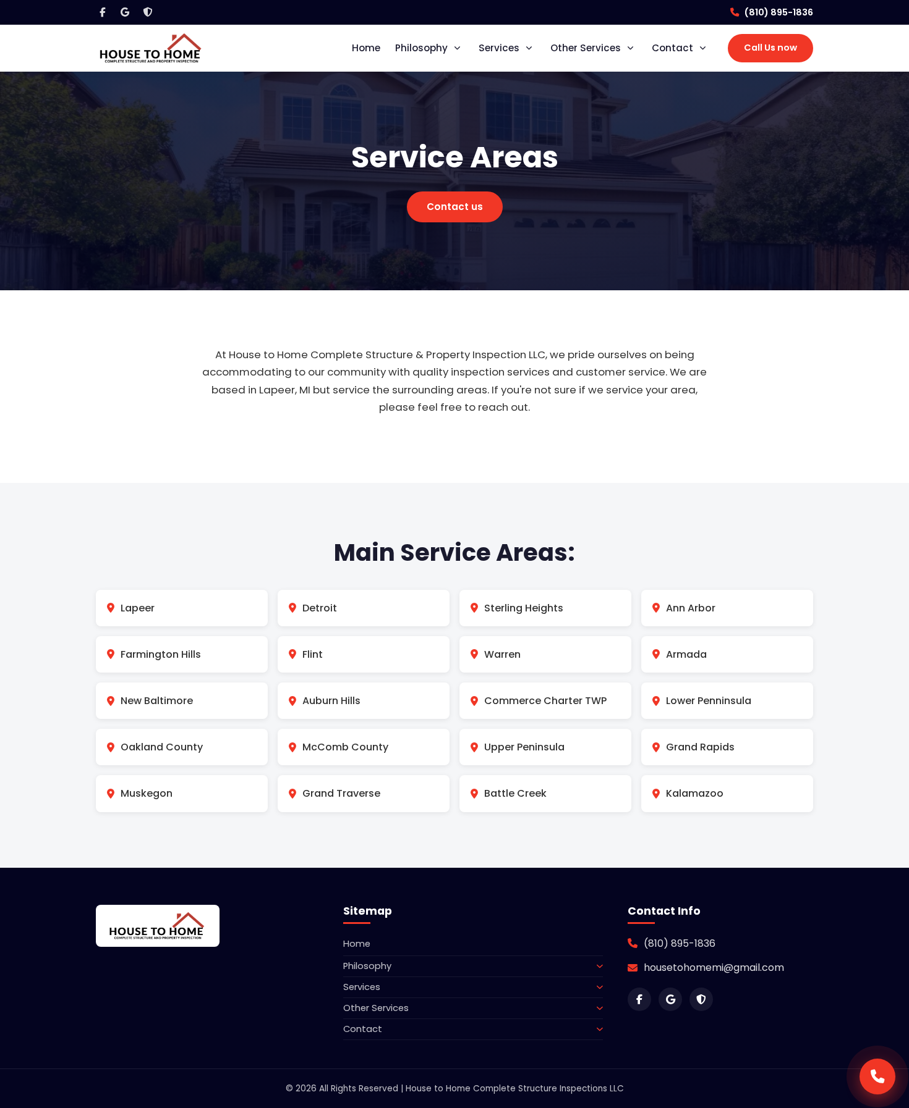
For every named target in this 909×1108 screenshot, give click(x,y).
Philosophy (421, 47)
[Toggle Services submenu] (531, 48)
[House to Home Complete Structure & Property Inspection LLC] (151, 47)
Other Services (585, 47)
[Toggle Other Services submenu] (633, 48)
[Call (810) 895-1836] (877, 1076)
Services (499, 47)
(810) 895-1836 (778, 12)
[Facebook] (102, 12)
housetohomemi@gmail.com (714, 967)
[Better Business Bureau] (147, 12)
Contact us (455, 206)
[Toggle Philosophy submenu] (459, 48)
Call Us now (770, 47)
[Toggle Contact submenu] (705, 48)
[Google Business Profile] (125, 12)
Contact (672, 47)
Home (366, 47)
